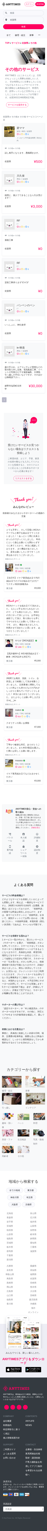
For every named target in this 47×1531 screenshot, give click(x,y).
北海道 (10, 1213)
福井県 (33, 1222)
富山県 (33, 1213)
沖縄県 (33, 1304)
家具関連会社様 (32, 1453)
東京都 (30, 1190)
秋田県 (10, 1230)
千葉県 (10, 1255)
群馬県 (10, 1251)
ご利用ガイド (9, 1449)
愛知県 (33, 1243)
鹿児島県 (33, 1299)
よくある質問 (9, 1453)
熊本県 (33, 1287)
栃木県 (10, 1247)
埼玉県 (29, 1197)
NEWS (28, 1425)
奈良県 (10, 1270)
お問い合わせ (9, 1458)
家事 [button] (32, 35)
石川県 (33, 1217)
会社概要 (7, 1421)
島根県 (10, 1283)
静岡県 (33, 1238)
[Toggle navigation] (3, 8)
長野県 (33, 1230)
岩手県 (10, 1222)
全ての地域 (14, 1190)
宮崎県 (33, 1295)
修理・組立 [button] (20, 35)
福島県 (10, 1238)
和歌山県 (10, 1274)
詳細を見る (35, 828)
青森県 (10, 1217)
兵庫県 (10, 1266)
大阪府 (14, 1204)
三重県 (33, 1247)
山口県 (10, 1295)
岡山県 (10, 1287)
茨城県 (10, 1243)
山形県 (10, 1234)
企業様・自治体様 (33, 1449)
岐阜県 (33, 1234)
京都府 (28, 1204)
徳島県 (10, 1299)
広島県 (10, 1291)
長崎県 (33, 1283)
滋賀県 (33, 1251)
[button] (10, 837)
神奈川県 (14, 1197)
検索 (23, 27)
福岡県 (33, 1274)
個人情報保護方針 (11, 1438)
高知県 (33, 1270)
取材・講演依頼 (32, 1458)
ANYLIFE (29, 1421)
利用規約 (7, 1425)
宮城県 (10, 1226)
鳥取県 (10, 1278)
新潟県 (10, 1259)
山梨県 (33, 1226)
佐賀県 (33, 1278)
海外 (33, 1308)
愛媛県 (33, 1266)
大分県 (33, 1291)
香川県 (10, 1304)
